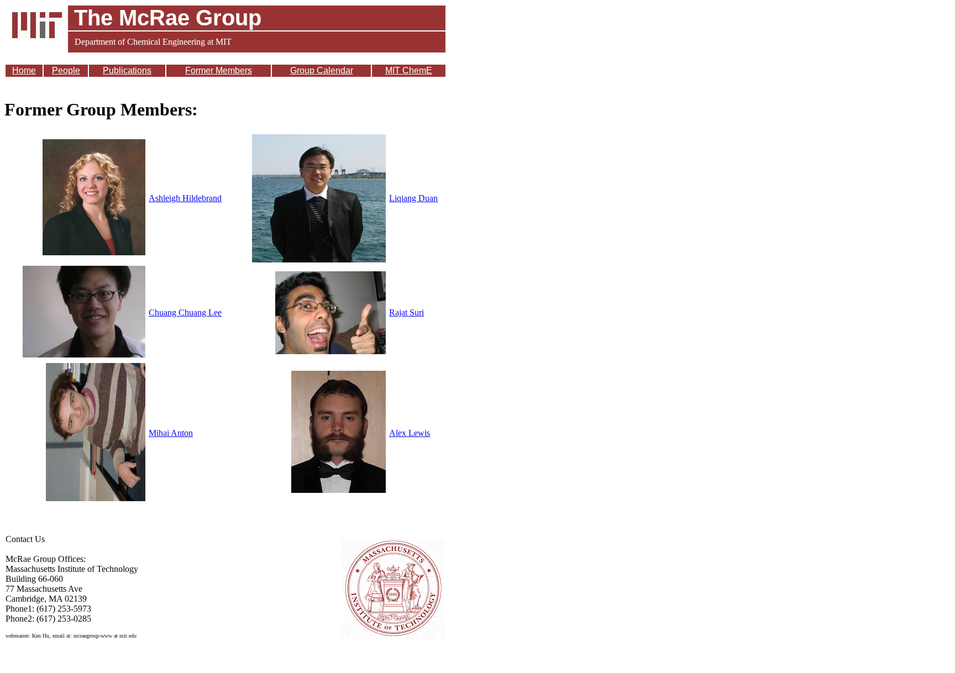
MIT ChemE (408, 70)
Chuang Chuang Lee (185, 312)
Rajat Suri (406, 312)
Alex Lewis (409, 433)
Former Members (218, 70)
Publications (127, 70)
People (66, 70)
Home (24, 70)
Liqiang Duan (413, 198)
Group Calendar (321, 70)
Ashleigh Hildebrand (185, 198)
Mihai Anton (171, 433)
